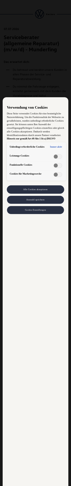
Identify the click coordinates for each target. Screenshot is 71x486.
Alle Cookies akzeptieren (35, 189)
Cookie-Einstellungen (35, 210)
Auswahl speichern (35, 199)
